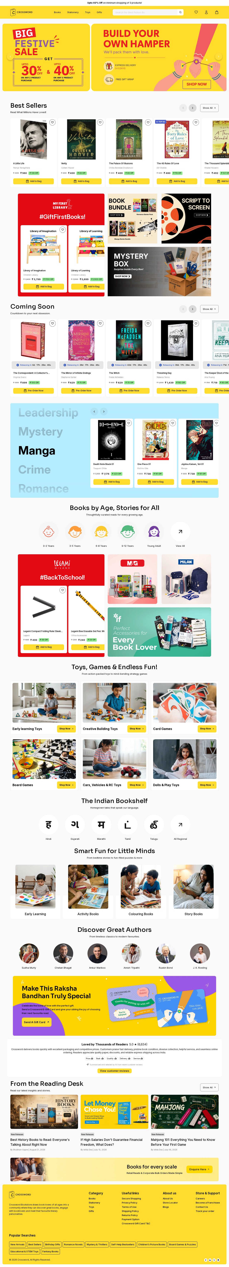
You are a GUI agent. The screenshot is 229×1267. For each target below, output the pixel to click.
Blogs (166, 1206)
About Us (168, 1198)
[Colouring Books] (141, 887)
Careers (200, 1198)
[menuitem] (57, 12)
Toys (87, 12)
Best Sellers (34, 1244)
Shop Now (64, 728)
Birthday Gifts (52, 1244)
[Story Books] (194, 887)
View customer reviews (114, 1070)
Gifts (99, 12)
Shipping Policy (130, 1211)
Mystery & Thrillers (97, 1244)
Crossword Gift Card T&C (136, 1223)
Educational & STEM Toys (24, 1251)
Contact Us (202, 1206)
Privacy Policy (129, 1202)
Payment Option (130, 1219)
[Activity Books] (88, 887)
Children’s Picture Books (151, 1244)
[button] (196, 12)
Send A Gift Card (34, 1022)
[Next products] (192, 108)
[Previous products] (183, 108)
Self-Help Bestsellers (122, 1244)
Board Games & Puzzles (182, 1244)
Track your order (205, 1211)
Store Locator (170, 1202)
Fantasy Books (50, 1251)
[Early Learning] (35, 887)
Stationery (73, 12)
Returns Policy (130, 1215)
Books (57, 12)
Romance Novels (73, 1244)
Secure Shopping (131, 1198)
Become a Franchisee (208, 1202)
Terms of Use (129, 1206)
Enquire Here (197, 1169)
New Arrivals (18, 1244)
